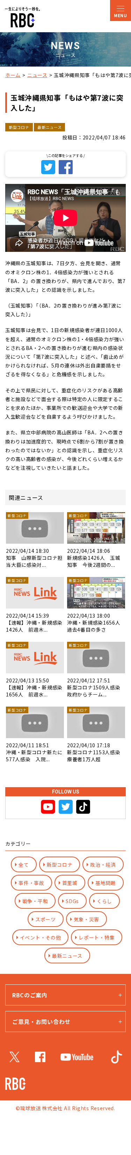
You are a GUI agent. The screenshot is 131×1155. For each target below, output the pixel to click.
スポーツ (45, 919)
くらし (104, 901)
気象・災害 (87, 919)
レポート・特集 (97, 937)
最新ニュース (67, 955)
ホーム (13, 74)
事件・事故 (31, 882)
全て (24, 864)
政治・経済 (103, 864)
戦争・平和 (35, 901)
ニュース (37, 74)
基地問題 (105, 882)
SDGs (72, 901)
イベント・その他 (40, 937)
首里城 (70, 882)
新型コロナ (60, 864)
